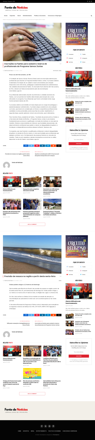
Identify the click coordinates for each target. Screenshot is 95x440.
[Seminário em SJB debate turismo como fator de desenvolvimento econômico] (52, 181)
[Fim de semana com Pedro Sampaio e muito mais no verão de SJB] (32, 373)
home (5, 15)
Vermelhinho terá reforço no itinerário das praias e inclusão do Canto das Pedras (52, 383)
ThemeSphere (56, 434)
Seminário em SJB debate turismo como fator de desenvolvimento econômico (51, 191)
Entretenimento (27, 15)
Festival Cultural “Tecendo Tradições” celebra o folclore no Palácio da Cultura (52, 213)
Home (4, 19)
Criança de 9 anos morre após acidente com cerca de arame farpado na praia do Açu (12, 383)
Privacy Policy (79, 149)
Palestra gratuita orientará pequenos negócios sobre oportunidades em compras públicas (31, 214)
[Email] (4, 96)
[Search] (91, 15)
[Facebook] (4, 78)
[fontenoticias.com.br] (16, 8)
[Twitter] (4, 82)
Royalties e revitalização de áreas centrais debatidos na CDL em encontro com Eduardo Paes (31, 361)
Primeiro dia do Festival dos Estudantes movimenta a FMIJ (11, 213)
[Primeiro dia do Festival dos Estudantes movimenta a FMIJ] (12, 204)
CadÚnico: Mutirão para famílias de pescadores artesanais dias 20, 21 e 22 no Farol (52, 361)
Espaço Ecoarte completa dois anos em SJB (31, 189)
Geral (19, 15)
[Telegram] (4, 89)
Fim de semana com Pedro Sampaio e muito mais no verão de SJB (31, 382)
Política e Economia (39, 15)
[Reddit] (4, 85)
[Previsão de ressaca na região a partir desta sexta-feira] (32, 254)
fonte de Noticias (8, 70)
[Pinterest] (4, 92)
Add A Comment (32, 224)
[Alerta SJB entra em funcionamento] (12, 181)
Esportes (12, 15)
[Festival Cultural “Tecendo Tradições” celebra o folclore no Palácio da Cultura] (52, 204)
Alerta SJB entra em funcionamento (9, 189)
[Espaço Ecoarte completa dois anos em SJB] (32, 181)
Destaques (55, 70)
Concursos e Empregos (55, 15)
